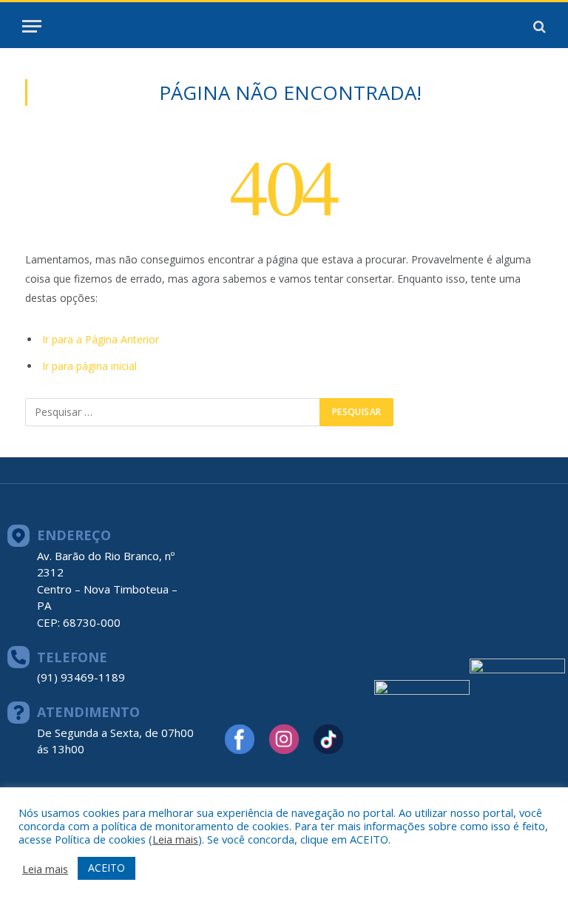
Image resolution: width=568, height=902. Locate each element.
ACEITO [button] (106, 868)
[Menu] (31, 26)
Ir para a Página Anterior (100, 339)
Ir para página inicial (89, 366)
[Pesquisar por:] (173, 412)
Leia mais (175, 839)
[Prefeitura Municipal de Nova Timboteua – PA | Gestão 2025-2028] (284, 26)
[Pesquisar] (538, 26)
